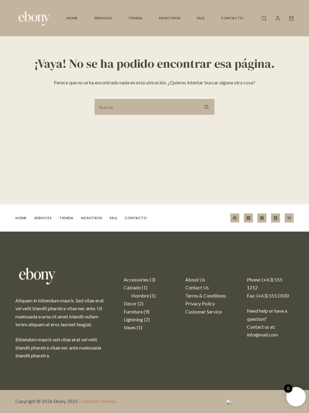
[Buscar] (264, 18)
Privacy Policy (200, 303)
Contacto (232, 18)
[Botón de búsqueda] (206, 107)
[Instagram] (261, 218)
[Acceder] (278, 18)
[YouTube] (275, 218)
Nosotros (169, 18)
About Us (195, 279)
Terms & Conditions (205, 295)
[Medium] (289, 218)
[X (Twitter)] (248, 218)
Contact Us (197, 287)
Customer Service (203, 311)
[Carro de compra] (291, 18)
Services (103, 18)
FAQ (200, 18)
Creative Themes (98, 401)
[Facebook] (234, 218)
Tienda (135, 18)
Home (72, 18)
